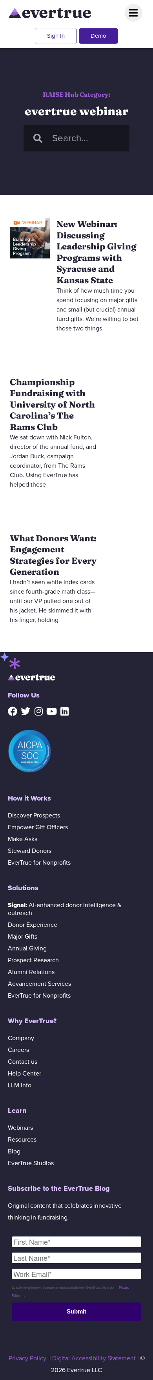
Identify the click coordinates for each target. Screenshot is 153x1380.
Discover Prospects (34, 815)
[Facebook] (12, 711)
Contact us (22, 1062)
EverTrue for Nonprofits (39, 863)
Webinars (20, 1128)
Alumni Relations (31, 972)
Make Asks (22, 839)
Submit (76, 1311)
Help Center (24, 1073)
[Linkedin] (64, 711)
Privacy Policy (27, 1358)
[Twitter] (25, 711)
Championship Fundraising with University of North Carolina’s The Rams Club (52, 404)
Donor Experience (32, 925)
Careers (18, 1050)
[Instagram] (38, 711)
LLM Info (19, 1085)
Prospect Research (33, 960)
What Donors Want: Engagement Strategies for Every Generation (53, 555)
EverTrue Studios (31, 1163)
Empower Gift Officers (38, 827)
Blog (14, 1151)
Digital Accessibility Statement (94, 1358)
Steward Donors (29, 851)
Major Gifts (22, 937)
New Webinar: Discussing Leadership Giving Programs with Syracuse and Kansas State (96, 252)
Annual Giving (27, 948)
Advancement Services (39, 984)
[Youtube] (51, 711)
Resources (22, 1140)
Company (21, 1038)
